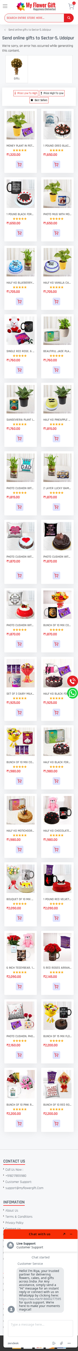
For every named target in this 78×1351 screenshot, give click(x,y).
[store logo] (42, 6)
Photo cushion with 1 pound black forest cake (20, 557)
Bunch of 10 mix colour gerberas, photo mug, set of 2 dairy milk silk (57, 625)
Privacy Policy (14, 1223)
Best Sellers (40, 100)
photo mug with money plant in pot (57, 214)
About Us (11, 1210)
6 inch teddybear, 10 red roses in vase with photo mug (20, 968)
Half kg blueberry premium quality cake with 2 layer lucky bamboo (20, 283)
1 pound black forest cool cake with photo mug (20, 214)
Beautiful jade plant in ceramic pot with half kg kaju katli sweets (57, 351)
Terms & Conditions (18, 1216)
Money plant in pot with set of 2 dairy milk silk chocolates (20, 146)
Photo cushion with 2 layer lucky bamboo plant (20, 488)
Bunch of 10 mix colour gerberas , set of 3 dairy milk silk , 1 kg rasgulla (20, 762)
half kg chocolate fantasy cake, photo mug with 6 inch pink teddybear (57, 831)
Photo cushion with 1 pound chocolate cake (57, 557)
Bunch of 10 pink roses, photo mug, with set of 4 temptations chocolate (20, 1105)
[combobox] (39, 18)
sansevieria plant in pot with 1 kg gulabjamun (20, 420)
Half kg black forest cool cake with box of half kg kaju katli (57, 762)
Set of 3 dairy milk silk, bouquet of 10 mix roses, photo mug (20, 694)
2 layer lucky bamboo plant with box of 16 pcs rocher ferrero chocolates (57, 488)
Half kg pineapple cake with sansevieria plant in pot (57, 420)
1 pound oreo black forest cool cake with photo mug (57, 146)
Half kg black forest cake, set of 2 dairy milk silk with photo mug (57, 694)
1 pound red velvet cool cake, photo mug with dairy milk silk (57, 899)
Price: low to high (27, 93)
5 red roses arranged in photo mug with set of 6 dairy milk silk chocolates (57, 968)
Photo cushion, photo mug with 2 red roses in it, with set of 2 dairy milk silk (20, 1036)
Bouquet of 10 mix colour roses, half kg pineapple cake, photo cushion (20, 899)
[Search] (69, 18)
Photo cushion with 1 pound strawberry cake (20, 625)
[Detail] (21, 164)
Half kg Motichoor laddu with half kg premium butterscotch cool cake (20, 831)
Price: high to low (53, 93)
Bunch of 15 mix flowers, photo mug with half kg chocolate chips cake (57, 1036)
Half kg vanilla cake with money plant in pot (57, 283)
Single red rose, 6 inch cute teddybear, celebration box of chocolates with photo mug (20, 351)
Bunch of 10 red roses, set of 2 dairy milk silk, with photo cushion (57, 1105)
